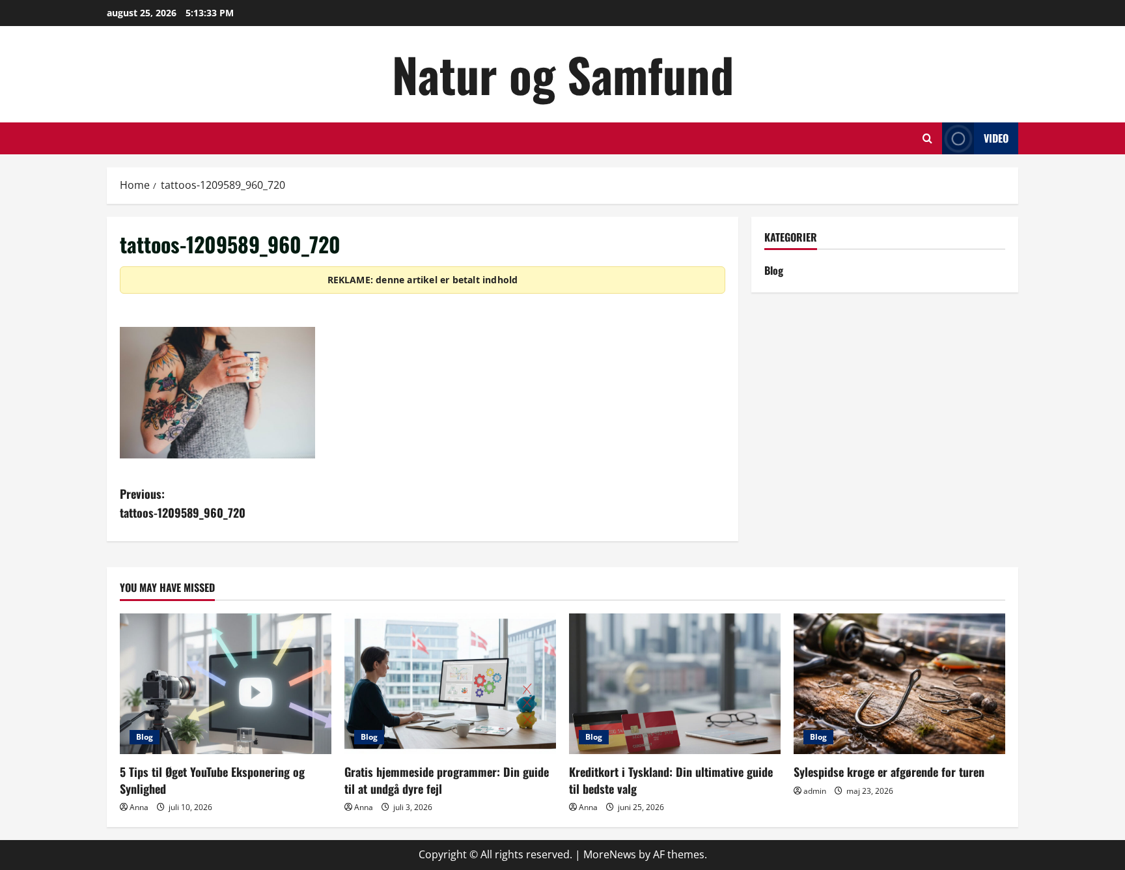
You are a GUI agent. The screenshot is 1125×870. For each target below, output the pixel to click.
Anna (139, 807)
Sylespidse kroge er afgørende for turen (889, 771)
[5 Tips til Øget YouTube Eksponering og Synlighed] (225, 684)
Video (996, 138)
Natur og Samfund (563, 74)
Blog (773, 270)
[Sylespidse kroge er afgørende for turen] (899, 684)
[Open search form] (927, 138)
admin (814, 790)
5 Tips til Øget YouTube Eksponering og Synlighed (212, 779)
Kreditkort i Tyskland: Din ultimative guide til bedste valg (671, 779)
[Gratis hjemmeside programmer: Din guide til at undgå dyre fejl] (450, 684)
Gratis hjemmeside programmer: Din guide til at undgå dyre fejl (446, 779)
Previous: (182, 503)
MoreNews (609, 854)
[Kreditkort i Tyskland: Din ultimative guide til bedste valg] (675, 684)
